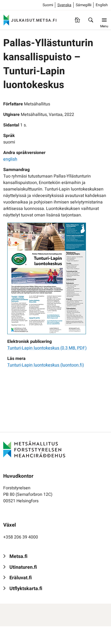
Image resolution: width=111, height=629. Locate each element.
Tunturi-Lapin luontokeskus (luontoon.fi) (45, 365)
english (10, 159)
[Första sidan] (77, 20)
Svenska (64, 5)
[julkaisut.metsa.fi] (34, 449)
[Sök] (91, 20)
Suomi (48, 5)
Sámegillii (83, 5)
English (102, 5)
